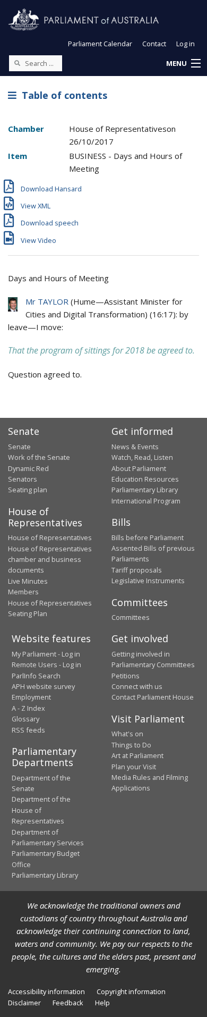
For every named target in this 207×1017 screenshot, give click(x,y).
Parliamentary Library (144, 489)
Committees (130, 617)
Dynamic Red (28, 468)
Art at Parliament (137, 755)
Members (23, 591)
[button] (183, 64)
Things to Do (131, 745)
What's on (127, 733)
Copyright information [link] (131, 991)
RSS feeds (28, 730)
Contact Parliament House (152, 697)
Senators (22, 479)
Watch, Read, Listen (142, 457)
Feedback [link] (68, 1002)
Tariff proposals (136, 570)
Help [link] (102, 1002)
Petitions (125, 675)
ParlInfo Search (36, 675)
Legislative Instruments (148, 580)
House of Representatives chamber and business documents (50, 559)
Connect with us (136, 686)
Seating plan (27, 489)
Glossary (25, 719)
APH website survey (43, 686)
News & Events (135, 446)
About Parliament (138, 468)
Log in (185, 43)
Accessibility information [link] (46, 991)
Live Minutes (28, 581)
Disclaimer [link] (24, 1002)
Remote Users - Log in (46, 664)
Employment (31, 697)
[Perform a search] (17, 63)
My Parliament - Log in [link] (46, 654)
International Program (145, 501)
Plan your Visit (133, 766)
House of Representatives (50, 537)
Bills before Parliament (147, 537)
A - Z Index (28, 708)
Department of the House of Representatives (41, 810)
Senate (19, 446)
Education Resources (145, 479)
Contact (154, 43)
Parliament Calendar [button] (100, 43)
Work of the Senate (39, 457)
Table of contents (61, 95)
